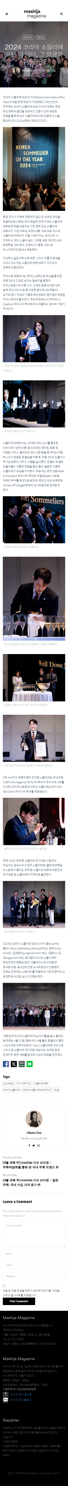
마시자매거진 (24, 1083)
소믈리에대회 (41, 1083)
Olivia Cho (28, 70)
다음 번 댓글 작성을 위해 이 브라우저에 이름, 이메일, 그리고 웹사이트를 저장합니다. (31, 1293)
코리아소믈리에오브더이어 (37, 1090)
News (40, 37)
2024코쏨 (8, 1083)
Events (28, 37)
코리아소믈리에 (11, 1090)
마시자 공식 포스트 (21, 1394)
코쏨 (56, 1090)
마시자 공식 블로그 (21, 1400)
